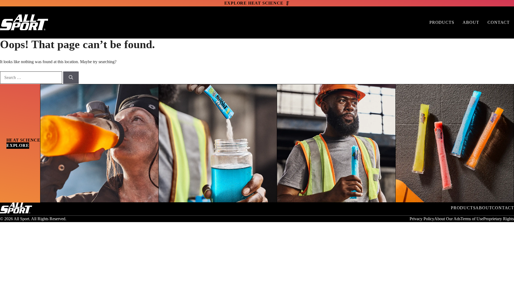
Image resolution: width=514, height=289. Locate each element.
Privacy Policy (422, 218)
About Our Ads (447, 218)
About (471, 22)
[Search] (71, 77)
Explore (17, 145)
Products (441, 22)
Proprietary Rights (498, 218)
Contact (498, 22)
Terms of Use (471, 218)
